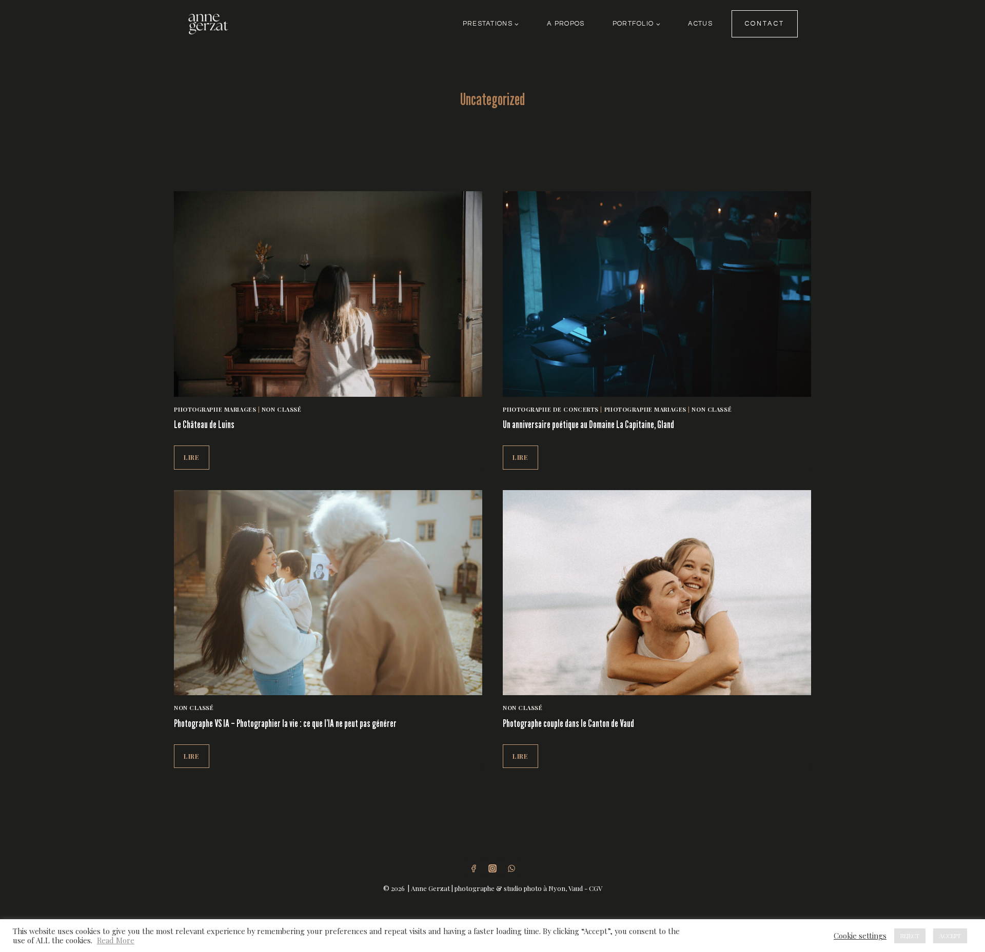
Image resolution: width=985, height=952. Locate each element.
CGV (595, 888)
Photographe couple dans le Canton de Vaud (568, 723)
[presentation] (328, 294)
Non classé (282, 409)
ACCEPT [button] (950, 936)
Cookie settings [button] (860, 935)
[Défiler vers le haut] (976, 869)
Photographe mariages (215, 409)
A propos (565, 23)
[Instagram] (492, 868)
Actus (700, 23)
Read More (115, 940)
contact (764, 23)
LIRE (196, 460)
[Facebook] (473, 868)
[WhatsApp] (511, 868)
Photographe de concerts (551, 409)
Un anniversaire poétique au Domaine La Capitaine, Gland (588, 424)
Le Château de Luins (204, 424)
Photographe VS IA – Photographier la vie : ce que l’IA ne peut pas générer (285, 723)
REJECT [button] (909, 936)
